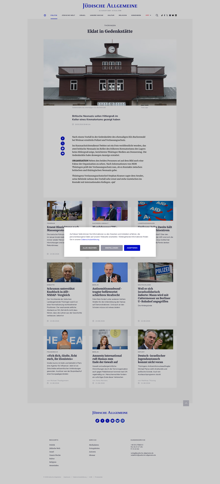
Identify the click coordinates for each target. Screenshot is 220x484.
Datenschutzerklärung (90, 239)
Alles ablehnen (90, 248)
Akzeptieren (132, 248)
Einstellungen (111, 248)
